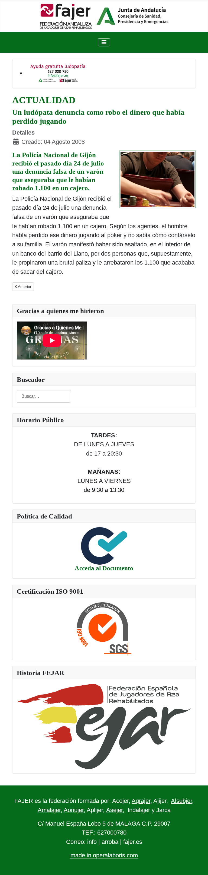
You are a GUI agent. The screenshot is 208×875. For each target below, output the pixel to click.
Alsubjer (181, 800)
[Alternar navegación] (104, 42)
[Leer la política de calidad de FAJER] (104, 545)
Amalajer (49, 810)
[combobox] (44, 396)
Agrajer (141, 800)
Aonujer (74, 810)
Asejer (114, 810)
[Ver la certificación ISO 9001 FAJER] (104, 628)
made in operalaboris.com (104, 855)
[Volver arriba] (197, 863)
